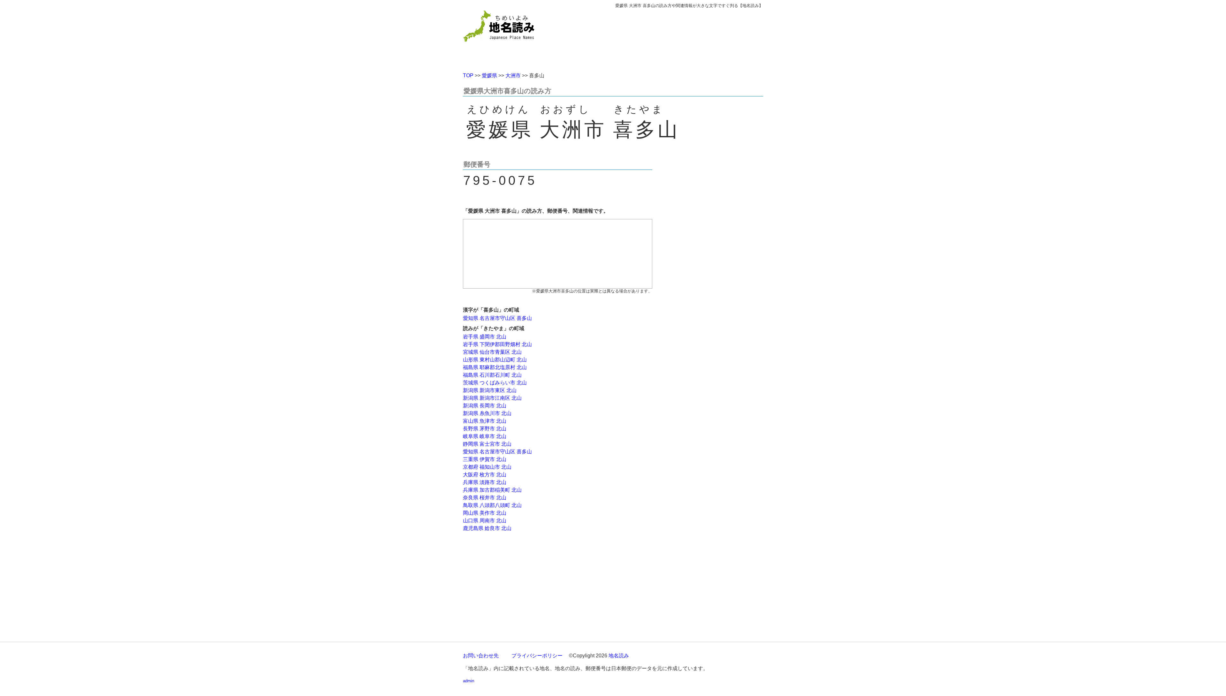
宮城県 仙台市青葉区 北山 (492, 352)
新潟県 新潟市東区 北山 (490, 390)
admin (468, 680)
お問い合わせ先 (481, 655)
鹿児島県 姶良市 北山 (487, 528)
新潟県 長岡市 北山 (484, 405)
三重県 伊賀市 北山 (484, 459)
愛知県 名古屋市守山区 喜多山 (497, 318)
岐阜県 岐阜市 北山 (484, 436)
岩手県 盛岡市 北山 (484, 336)
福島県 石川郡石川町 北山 (492, 375)
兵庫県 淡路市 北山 (484, 482)
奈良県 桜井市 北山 (484, 497)
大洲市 (513, 75)
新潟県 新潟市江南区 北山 (492, 398)
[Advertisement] (659, 37)
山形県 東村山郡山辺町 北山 (495, 359)
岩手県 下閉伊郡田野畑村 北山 (497, 344)
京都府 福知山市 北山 (487, 467)
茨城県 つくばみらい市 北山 (495, 382)
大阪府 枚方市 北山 (484, 474)
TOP (468, 75)
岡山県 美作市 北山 (484, 513)
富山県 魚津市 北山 (484, 421)
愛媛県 (489, 75)
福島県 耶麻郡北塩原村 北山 (495, 367)
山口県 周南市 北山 (484, 520)
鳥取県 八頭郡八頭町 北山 (492, 505)
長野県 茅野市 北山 (484, 428)
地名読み (619, 655)
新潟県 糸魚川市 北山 (487, 413)
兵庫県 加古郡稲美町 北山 (492, 490)
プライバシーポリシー (537, 655)
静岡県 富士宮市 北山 (487, 444)
